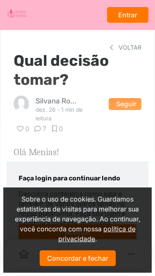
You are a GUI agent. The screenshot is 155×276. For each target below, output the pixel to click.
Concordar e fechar (77, 258)
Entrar (127, 15)
